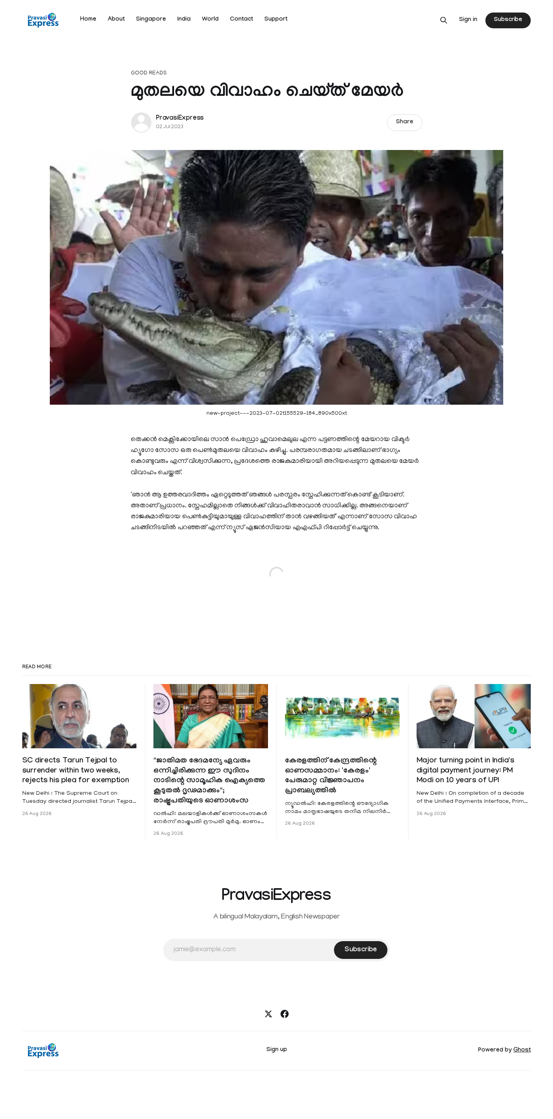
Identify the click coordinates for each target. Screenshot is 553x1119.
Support (275, 19)
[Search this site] (443, 20)
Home (88, 19)
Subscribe (508, 20)
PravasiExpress (180, 118)
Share (404, 122)
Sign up (276, 1050)
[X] (268, 1014)
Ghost (522, 1050)
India (184, 19)
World (210, 19)
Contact (241, 19)
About (116, 19)
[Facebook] (285, 1014)
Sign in (468, 20)
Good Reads (149, 73)
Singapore (151, 19)
